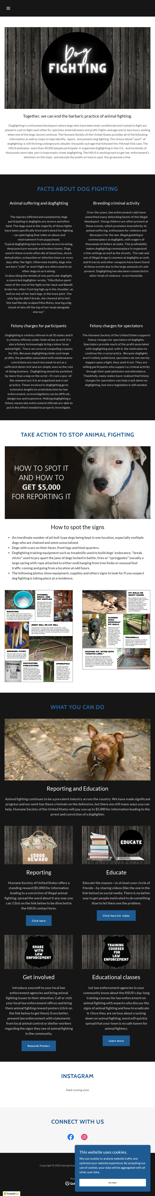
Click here (39, 920)
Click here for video (116, 915)
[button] (8, 8)
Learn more (116, 1040)
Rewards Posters (39, 1045)
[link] (71, 1137)
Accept (112, 1182)
